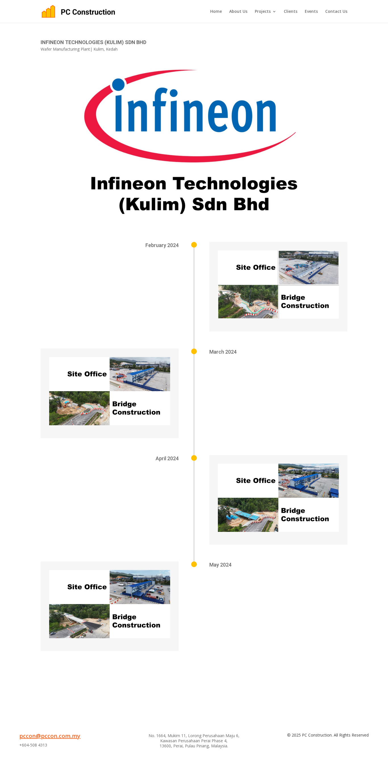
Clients (290, 11)
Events (311, 11)
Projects (263, 11)
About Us (238, 11)
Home (216, 11)
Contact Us (336, 11)
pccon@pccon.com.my (49, 736)
